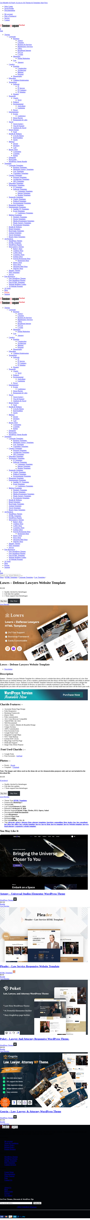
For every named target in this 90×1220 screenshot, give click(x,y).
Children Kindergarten (21, 80)
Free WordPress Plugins (17, 280)
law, (75, 822)
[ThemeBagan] (12, 27)
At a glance (8, 1195)
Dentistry (16, 146)
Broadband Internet (24, 50)
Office (20, 48)
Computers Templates (25, 191)
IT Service (21, 88)
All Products (8, 239)
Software (16, 84)
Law (14, 60)
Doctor (15, 144)
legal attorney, (9, 826)
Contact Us (8, 1180)
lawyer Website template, (73, 824)
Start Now (44, 3)
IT (18, 86)
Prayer (15, 110)
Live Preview (4, 604)
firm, (66, 822)
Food (15, 132)
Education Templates (16, 183)
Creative (12, 64)
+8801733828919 (23, 1207)
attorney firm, (27, 822)
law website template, (27, 824)
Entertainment (13, 112)
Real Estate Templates (16, 231)
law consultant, (82, 822)
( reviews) (4, 780)
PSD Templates (14, 272)
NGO (20, 100)
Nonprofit (12, 96)
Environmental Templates (22, 203)
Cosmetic (16, 153)
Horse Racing (18, 118)
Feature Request (10, 1149)
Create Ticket (9, 1172)
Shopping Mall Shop (20, 266)
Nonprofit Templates (16, 197)
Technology (13, 82)
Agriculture (21, 106)
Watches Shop (18, 268)
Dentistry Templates (20, 217)
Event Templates (19, 211)
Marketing (16, 56)
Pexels (13, 765)
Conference (22, 116)
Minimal (20, 72)
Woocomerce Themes (16, 247)
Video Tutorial (9, 1176)
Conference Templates (25, 213)
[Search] (21, 575)
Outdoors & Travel (19, 128)
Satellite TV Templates (21, 209)
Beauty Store (13, 150)
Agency (20, 41)
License (7, 1193)
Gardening (21, 108)
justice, (70, 822)
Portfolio (16, 66)
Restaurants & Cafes (20, 120)
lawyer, (38, 824)
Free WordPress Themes (17, 278)
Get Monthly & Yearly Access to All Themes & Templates (20, 3)
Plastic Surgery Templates (22, 223)
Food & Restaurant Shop (21, 259)
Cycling (20, 54)
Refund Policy (9, 1147)
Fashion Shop (18, 257)
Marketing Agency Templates (23, 169)
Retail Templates (14, 229)
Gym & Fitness (18, 136)
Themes (7, 35)
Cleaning (21, 42)
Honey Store (17, 262)
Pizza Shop (17, 264)
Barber (15, 155)
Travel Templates (15, 235)
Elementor (12, 157)
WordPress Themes (15, 241)
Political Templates (19, 201)
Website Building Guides (17, 284)
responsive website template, (25, 826)
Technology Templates (16, 185)
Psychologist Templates (21, 225)
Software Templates (20, 189)
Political (16, 102)
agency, (19, 822)
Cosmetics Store (18, 255)
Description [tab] (8, 669)
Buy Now (4, 601)
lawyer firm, (46, 824)
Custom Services (10, 1165)
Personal (20, 74)
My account (8, 14)
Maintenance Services (25, 46)
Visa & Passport (18, 126)
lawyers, (86, 824)
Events (15, 114)
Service (7, 18)
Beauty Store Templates (17, 237)
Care (14, 148)
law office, (15, 824)
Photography (17, 76)
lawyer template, (57, 824)
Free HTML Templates (17, 282)
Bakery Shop (17, 249)
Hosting (16, 94)
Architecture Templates (21, 179)
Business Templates (20, 167)
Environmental (18, 104)
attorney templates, (39, 822)
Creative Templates (15, 175)
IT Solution (21, 92)
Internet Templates (24, 193)
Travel (11, 122)
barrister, (50, 822)
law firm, (8, 824)
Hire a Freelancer (10, 16)
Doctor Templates (19, 219)
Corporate (12, 37)
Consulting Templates (20, 173)
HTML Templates (15, 243)
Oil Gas (20, 52)
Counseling (17, 151)
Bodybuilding (18, 138)
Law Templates (18, 171)
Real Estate (13, 159)
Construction (22, 68)
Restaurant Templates (16, 205)
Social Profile (9, 8)
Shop (2, 577)
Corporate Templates (16, 165)
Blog (6, 290)
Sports (15, 140)
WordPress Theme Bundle (18, 161)
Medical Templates (15, 215)
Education (12, 78)
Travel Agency (18, 124)
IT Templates (17, 187)
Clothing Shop (18, 251)
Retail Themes (14, 130)
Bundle (2, 904)
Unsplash (16, 767)
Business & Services (25, 44)
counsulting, (59, 822)
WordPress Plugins (15, 245)
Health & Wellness (15, 134)
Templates (7, 163)
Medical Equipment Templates (23, 221)
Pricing (6, 292)
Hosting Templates (24, 195)
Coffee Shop (17, 253)
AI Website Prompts (16, 286)
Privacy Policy (9, 1145)
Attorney (21, 62)
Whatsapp (33, 1207)
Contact (7, 20)
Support (7, 294)
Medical (11, 142)
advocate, (12, 822)
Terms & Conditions (11, 1143)
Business (16, 39)
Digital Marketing (24, 58)
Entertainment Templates (17, 207)
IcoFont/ (19, 756)
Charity (15, 98)
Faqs (6, 1178)
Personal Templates (20, 177)
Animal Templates (15, 233)
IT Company (22, 90)
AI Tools (7, 288)
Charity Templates (19, 199)
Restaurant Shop (23, 261)
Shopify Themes (14, 270)
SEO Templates (18, 181)
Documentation (9, 10)
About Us (7, 1188)
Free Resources (9, 276)
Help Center (8, 6)
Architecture (22, 70)
